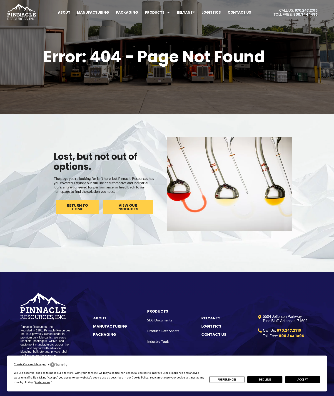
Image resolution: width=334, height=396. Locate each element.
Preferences (227, 379)
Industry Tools (158, 341)
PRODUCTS (157, 311)
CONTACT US (213, 334)
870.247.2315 (306, 10)
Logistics (211, 12)
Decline (265, 379)
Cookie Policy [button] (140, 377)
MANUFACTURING (110, 326)
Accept (302, 379)
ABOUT (100, 318)
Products (155, 12)
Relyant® (186, 12)
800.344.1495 (305, 14)
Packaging (127, 12)
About (64, 12)
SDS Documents (159, 320)
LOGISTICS (211, 326)
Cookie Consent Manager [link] (30, 364)
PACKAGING (104, 334)
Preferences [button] (42, 382)
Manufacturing (93, 12)
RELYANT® (210, 318)
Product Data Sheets (163, 330)
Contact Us (239, 12)
